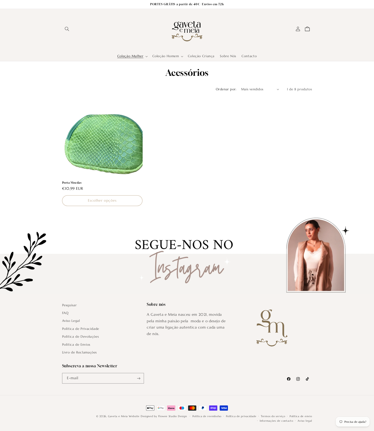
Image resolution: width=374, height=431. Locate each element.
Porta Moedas (72, 182)
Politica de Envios (76, 345)
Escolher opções (102, 200)
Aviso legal (305, 420)
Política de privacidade (241, 416)
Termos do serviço (273, 416)
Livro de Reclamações (79, 352)
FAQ (65, 313)
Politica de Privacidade (80, 329)
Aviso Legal (71, 321)
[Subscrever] (138, 378)
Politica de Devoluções (80, 337)
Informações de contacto (276, 420)
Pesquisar (69, 305)
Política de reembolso (206, 416)
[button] (67, 29)
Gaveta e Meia (118, 416)
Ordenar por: (226, 89)
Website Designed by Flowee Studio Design (158, 416)
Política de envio (301, 416)
